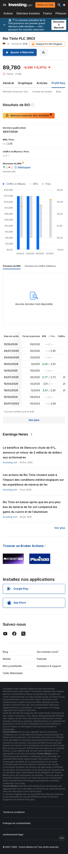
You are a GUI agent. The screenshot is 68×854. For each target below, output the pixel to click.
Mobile (7, 658)
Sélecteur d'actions (28, 13)
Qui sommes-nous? (48, 651)
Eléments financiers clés (15, 91)
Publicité (42, 658)
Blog (5, 651)
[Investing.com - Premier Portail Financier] (20, 5)
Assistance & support (49, 666)
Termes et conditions (14, 812)
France (47, 13)
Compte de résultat (42, 91)
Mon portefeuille (12, 666)
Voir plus (34, 420)
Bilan (58, 91)
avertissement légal (13, 834)
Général (8, 83)
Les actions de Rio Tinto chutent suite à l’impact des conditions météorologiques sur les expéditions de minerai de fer (33, 479)
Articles (42, 83)
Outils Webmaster (13, 673)
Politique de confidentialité (17, 823)
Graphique (25, 83)
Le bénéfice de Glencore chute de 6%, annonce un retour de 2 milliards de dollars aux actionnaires (32, 452)
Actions (8, 13)
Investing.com (10, 462)
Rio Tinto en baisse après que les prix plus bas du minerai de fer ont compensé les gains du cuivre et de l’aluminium (32, 507)
